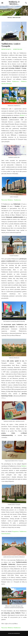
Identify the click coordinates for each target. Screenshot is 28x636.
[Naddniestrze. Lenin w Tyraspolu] (14, 30)
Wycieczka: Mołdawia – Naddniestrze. (11, 200)
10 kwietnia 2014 (17, 49)
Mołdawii (23, 466)
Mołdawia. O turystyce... (14, 3)
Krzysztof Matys (6, 49)
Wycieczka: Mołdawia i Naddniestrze (11, 627)
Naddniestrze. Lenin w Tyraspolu (10, 44)
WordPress (17, 633)
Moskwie (22, 115)
